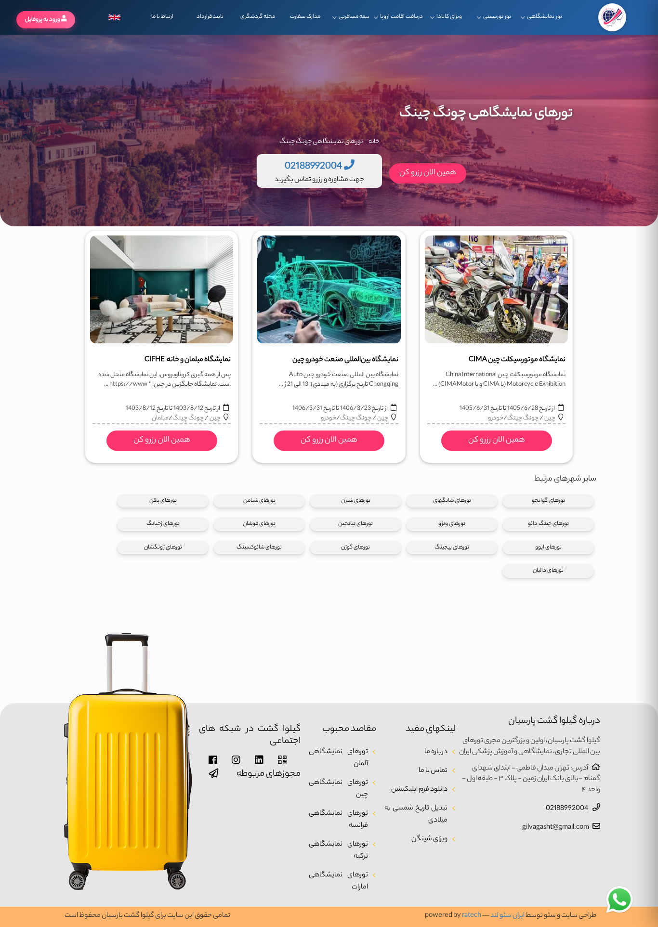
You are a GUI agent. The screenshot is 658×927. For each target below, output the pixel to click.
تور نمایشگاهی (544, 17)
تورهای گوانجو (548, 501)
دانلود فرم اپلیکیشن (419, 790)
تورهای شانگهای (452, 501)
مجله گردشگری (257, 17)
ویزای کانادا (449, 17)
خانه (373, 141)
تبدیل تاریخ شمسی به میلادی (415, 814)
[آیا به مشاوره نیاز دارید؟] (619, 900)
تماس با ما (433, 771)
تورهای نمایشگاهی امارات (338, 881)
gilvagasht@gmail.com (555, 828)
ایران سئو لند (507, 916)
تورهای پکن (163, 501)
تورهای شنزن (355, 501)
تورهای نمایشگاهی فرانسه (338, 820)
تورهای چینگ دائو (548, 524)
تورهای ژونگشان (163, 547)
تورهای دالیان (548, 570)
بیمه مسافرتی (354, 17)
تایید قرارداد (210, 17)
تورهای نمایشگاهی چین (338, 789)
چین (549, 418)
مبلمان (160, 418)
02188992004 (567, 809)
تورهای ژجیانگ (163, 524)
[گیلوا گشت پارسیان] (612, 17)
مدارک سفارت (305, 17)
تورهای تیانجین (355, 524)
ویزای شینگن (429, 839)
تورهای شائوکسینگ (259, 547)
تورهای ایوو (548, 547)
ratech (471, 916)
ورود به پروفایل (43, 20)
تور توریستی (497, 17)
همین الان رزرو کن (427, 173)
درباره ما (435, 752)
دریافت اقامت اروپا (401, 17)
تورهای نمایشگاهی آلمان (338, 758)
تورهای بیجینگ (451, 547)
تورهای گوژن (355, 547)
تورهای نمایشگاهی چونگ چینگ (321, 141)
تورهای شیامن (259, 501)
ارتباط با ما (162, 17)
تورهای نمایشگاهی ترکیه (338, 850)
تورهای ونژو (451, 524)
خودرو (495, 418)
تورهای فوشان (259, 524)
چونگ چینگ (523, 418)
